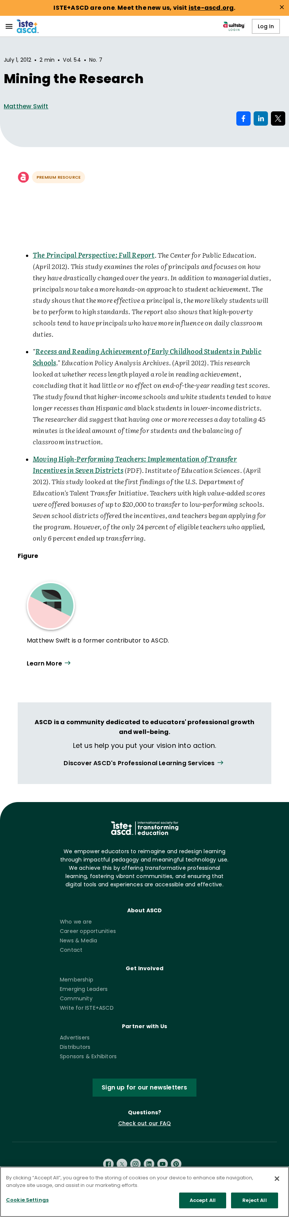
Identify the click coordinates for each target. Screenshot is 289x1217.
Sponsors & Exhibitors (88, 1056)
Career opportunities (88, 931)
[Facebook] (108, 1164)
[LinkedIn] (149, 1164)
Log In (266, 26)
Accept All (203, 1200)
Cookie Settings (27, 1199)
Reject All (254, 1200)
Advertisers (75, 1037)
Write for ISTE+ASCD (87, 1008)
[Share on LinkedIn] (261, 118)
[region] (144, 1192)
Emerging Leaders (84, 989)
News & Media (78, 940)
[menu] (9, 26)
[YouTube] (162, 1164)
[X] (122, 1164)
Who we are (76, 921)
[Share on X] (278, 118)
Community (76, 998)
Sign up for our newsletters (144, 1087)
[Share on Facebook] (243, 118)
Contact (71, 950)
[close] (281, 7)
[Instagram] (135, 1164)
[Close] (277, 1178)
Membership (76, 979)
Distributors (75, 1047)
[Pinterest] (176, 1164)
